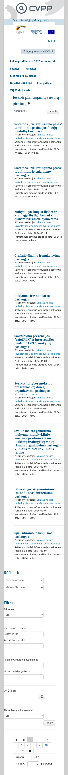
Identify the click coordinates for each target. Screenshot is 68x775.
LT (54, 41)
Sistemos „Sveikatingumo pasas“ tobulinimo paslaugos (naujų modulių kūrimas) (38, 127)
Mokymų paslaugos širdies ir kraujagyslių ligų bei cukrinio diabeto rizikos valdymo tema (36, 215)
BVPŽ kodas (10, 691)
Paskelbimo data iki (14, 640)
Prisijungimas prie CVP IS (38, 51)
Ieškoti (53, 111)
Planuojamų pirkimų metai (18, 710)
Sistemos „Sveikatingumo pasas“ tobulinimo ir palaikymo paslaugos (38, 171)
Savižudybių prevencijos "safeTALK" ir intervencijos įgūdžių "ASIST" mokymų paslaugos (34, 341)
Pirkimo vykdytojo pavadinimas (21, 660)
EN (48, 41)
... (16, 750)
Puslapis (19, 757)
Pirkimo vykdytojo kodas (17, 671)
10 (46, 745)
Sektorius (9, 609)
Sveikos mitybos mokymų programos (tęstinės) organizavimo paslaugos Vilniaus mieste (33, 389)
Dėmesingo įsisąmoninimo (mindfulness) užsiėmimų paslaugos (34, 492)
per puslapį (47, 764)
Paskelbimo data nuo (15, 628)
